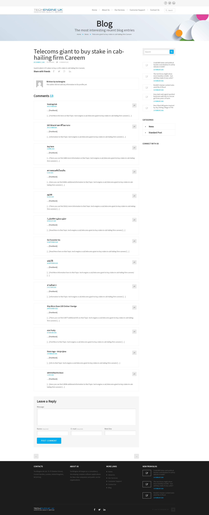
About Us (111, 475)
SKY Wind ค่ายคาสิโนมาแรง (58, 125)
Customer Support (115, 481)
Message (40, 407)
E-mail (77, 429)
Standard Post (155, 132)
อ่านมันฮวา (52, 285)
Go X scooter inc (53, 240)
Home (79, 34)
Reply (134, 105)
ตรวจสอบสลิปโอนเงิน (56, 170)
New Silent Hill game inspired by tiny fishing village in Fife (163, 106)
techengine (50, 62)
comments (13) (63, 62)
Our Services (113, 478)
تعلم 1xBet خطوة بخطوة (56, 218)
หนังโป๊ (50, 261)
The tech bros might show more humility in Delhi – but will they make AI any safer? (163, 76)
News (87, 34)
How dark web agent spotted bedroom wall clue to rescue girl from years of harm (164, 96)
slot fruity (51, 330)
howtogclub (52, 104)
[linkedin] (173, 3)
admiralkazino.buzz (55, 372)
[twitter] (169, 3)
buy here (50, 146)
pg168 (49, 194)
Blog (110, 488)
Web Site (108, 429)
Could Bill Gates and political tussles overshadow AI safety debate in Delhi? (164, 65)
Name (43, 429)
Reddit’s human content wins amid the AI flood (163, 86)
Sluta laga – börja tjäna (56, 351)
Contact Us (112, 484)
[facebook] (165, 3)
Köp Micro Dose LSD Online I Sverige (62, 306)
